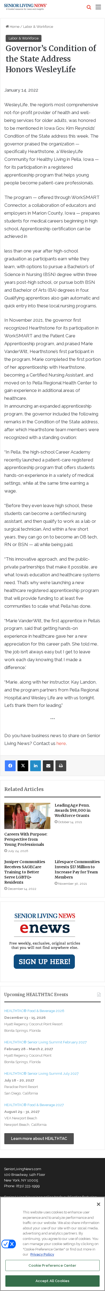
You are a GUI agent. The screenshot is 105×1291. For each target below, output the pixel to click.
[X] (23, 765)
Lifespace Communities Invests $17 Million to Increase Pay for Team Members (77, 869)
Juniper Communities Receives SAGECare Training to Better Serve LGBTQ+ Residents (24, 872)
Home (14, 27)
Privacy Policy (42, 1254)
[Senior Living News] (25, 7)
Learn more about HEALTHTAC (39, 1138)
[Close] (98, 1204)
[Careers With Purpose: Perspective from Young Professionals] (27, 816)
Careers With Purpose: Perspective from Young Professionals (25, 839)
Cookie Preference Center (52, 1265)
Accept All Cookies (52, 1281)
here (61, 743)
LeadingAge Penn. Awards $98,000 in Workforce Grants (72, 810)
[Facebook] (10, 765)
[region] (52, 1244)
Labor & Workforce (38, 27)
